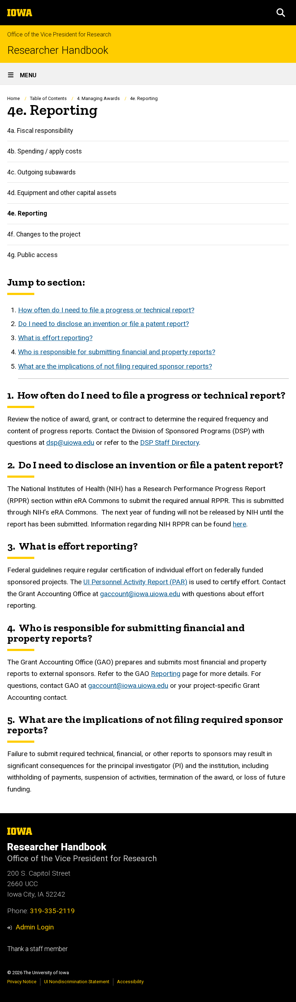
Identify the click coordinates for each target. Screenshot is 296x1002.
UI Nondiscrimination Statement (76, 981)
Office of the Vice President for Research (59, 34)
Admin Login (35, 927)
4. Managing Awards (98, 98)
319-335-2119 (52, 911)
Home (13, 98)
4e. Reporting (27, 213)
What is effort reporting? (55, 338)
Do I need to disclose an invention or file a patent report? (103, 324)
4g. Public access (32, 255)
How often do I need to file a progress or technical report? (106, 310)
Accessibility (130, 981)
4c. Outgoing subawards (41, 172)
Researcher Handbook (57, 50)
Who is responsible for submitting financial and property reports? (116, 352)
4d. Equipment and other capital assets (62, 192)
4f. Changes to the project (43, 234)
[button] (281, 12)
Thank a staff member (37, 949)
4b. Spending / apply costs (44, 151)
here (239, 524)
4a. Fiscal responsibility (40, 130)
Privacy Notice (21, 981)
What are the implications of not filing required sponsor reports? (115, 366)
